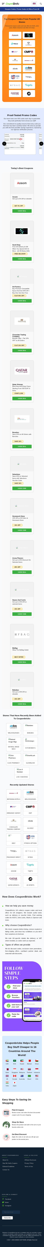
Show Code (22, 488)
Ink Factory (16, 287)
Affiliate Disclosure (30, 1160)
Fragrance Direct (14, 857)
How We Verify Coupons (10, 1163)
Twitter (7, 1202)
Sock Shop (16, 245)
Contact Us (6, 1170)
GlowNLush (30, 763)
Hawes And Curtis (19, 600)
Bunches (15, 432)
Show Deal (22, 211)
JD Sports (30, 885)
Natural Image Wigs (13, 748)
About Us (5, 1160)
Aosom (15, 197)
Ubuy (14, 843)
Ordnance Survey (13, 813)
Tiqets (30, 871)
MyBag (14, 648)
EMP (30, 813)
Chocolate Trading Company (19, 335)
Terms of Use (29, 1166)
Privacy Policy (29, 1163)
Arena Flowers (17, 558)
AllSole (30, 828)
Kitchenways (30, 748)
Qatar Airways (17, 384)
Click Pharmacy (13, 763)
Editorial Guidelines (9, 1166)
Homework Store (18, 516)
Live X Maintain (22, 777)
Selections (16, 474)
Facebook (8, 1199)
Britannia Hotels (13, 799)
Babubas (15, 690)
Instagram (8, 1205)
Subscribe (7, 1218)
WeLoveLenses (13, 733)
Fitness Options (30, 843)
